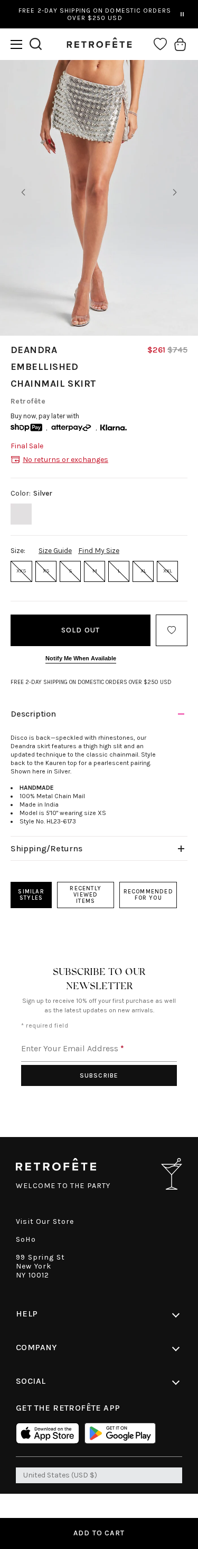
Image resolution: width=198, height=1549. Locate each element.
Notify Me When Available (80, 658)
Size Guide (55, 550)
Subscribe (99, 1075)
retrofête (28, 401)
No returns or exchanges (65, 459)
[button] (16, 44)
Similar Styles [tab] (31, 894)
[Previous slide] (23, 192)
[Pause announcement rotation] (182, 14)
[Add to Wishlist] (171, 630)
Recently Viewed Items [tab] (85, 894)
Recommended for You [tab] (148, 894)
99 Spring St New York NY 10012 (40, 1266)
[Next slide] (174, 192)
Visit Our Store (45, 1221)
